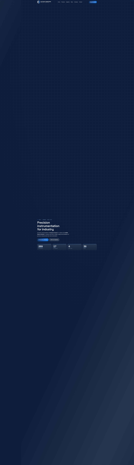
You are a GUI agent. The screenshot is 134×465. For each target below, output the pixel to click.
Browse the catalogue (43, 239)
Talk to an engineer (54, 239)
